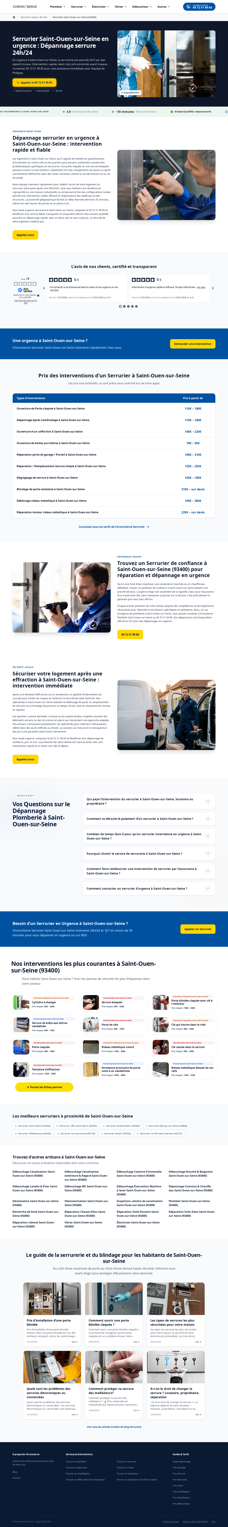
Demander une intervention (192, 344)
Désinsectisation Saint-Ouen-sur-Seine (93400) (87, 1203)
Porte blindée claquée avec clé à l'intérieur (191, 1002)
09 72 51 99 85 (130, 634)
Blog (15, 1471)
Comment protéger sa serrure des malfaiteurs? (111, 1391)
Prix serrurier (179, 1473)
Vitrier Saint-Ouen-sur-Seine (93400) (83, 1224)
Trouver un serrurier (127, 1461)
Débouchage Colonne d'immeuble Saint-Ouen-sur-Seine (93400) (139, 1173)
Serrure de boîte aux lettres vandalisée (49, 1024)
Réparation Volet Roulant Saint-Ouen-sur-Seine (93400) (138, 1214)
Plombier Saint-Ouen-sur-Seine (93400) (189, 1203)
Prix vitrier (178, 1485)
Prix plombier (179, 1467)
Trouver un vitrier (125, 1467)
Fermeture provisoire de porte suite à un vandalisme (121, 1069)
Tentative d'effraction (46, 1069)
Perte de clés (110, 1024)
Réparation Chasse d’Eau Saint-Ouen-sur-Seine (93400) (85, 1214)
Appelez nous (25, 235)
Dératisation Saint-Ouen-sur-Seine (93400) (35, 1203)
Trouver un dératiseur (127, 1473)
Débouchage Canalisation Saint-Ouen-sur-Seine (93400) (34, 1173)
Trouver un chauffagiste (78, 1473)
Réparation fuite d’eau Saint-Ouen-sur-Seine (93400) (192, 1214)
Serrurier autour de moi (34, 17)
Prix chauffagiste (181, 1491)
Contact (16, 1477)
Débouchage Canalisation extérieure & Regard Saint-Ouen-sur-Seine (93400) (86, 1176)
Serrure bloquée (112, 1002)
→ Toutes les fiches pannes (44, 1087)
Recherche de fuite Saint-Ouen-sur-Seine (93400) (36, 1214)
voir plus (54, 290)
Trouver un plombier (76, 1461)
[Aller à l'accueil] (25, 7)
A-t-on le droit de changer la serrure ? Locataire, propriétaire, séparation (174, 1393)
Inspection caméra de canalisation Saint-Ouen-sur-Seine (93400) (140, 1203)
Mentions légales (171, 1521)
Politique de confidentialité (195, 1521)
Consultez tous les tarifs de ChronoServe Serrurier (112, 527)
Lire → (75, 1342)
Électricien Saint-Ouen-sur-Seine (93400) (138, 1224)
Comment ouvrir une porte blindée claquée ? (109, 1322)
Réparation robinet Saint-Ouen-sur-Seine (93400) (34, 1224)
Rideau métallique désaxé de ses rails (192, 1069)
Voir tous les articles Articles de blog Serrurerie (114, 1426)
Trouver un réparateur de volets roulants (137, 1479)
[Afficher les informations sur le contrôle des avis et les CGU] (38, 295)
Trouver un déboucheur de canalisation (85, 1479)
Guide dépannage (181, 1461)
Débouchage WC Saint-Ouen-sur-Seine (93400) (86, 1188)
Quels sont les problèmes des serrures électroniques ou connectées (48, 1393)
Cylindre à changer (44, 1002)
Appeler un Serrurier (197, 929)
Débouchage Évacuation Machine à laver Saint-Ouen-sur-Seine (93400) (139, 1190)
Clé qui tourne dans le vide (188, 1024)
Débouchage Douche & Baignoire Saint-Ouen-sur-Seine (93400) (191, 1173)
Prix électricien (180, 1479)
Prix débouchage (181, 1503)
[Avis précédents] (43, 288)
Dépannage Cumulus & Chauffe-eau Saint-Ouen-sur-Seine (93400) (191, 1188)
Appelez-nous (25, 759)
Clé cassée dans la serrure (188, 1047)
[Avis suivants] (212, 288)
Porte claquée (41, 1047)
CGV (213, 1521)
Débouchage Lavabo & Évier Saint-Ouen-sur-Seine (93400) (35, 1188)
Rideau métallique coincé (118, 1047)
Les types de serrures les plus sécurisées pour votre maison (172, 1322)
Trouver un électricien (76, 1467)
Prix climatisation (181, 1497)
